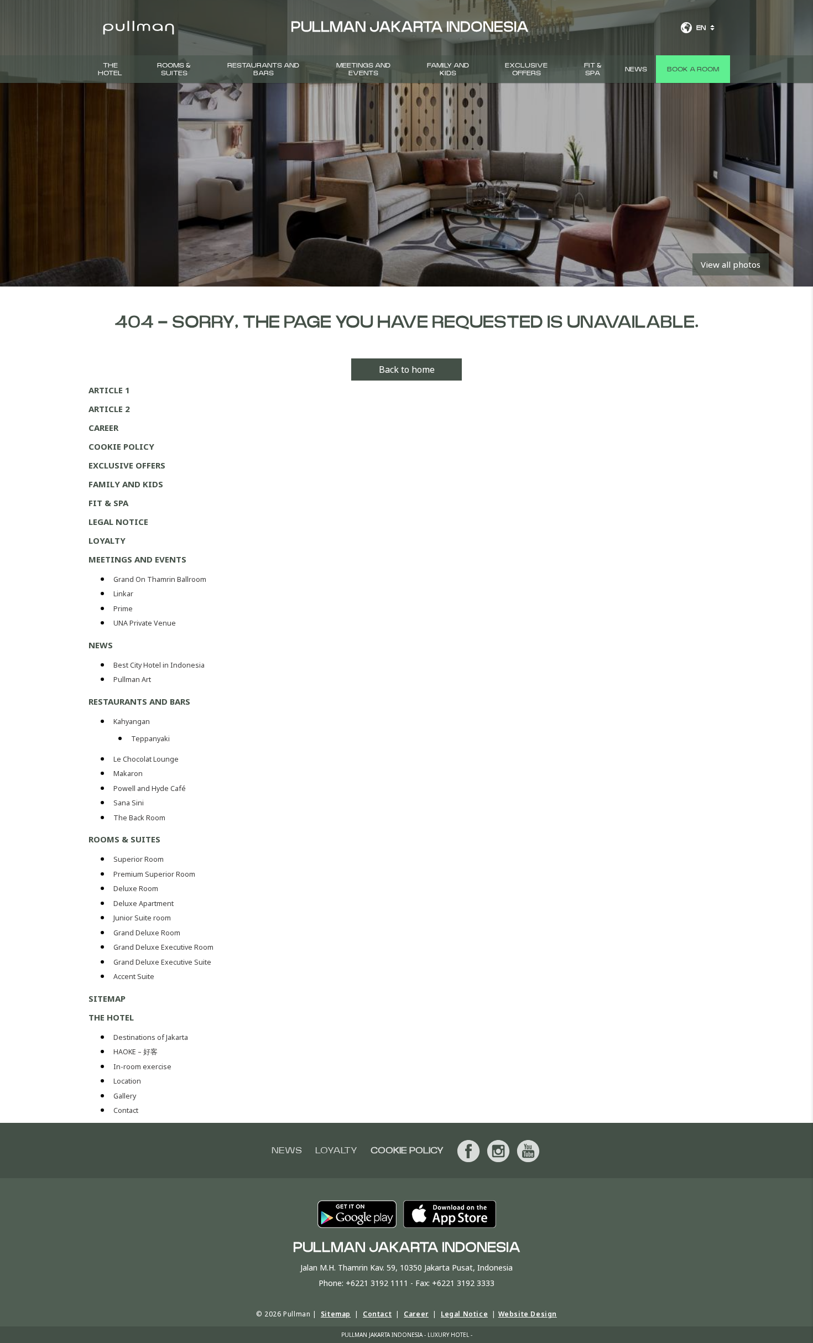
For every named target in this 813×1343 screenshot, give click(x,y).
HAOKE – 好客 (135, 1051)
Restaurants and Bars (263, 69)
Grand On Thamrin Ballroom (159, 579)
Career (103, 427)
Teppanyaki (150, 738)
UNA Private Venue (144, 623)
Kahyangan (131, 721)
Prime (123, 608)
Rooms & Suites (174, 69)
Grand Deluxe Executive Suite (163, 962)
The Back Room (139, 818)
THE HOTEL (110, 69)
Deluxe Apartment (144, 903)
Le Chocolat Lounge (146, 759)
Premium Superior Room (155, 874)
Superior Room (139, 859)
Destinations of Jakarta (150, 1037)
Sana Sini (128, 803)
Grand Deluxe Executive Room (164, 947)
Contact (125, 1110)
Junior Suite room (142, 918)
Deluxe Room (136, 888)
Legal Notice (118, 521)
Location (127, 1081)
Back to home (407, 369)
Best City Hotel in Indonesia (159, 665)
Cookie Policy (121, 446)
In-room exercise (142, 1066)
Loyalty (107, 540)
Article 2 (109, 408)
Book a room (693, 69)
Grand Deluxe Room (147, 933)
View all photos (730, 264)
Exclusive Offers (526, 69)
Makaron (128, 773)
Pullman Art (132, 679)
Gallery (124, 1096)
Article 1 (109, 389)
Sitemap (107, 998)
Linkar (123, 593)
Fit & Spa (593, 69)
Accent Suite (133, 976)
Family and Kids (448, 69)
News (636, 69)
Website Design (527, 1314)
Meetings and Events (363, 69)
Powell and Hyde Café (149, 788)
